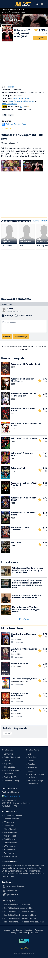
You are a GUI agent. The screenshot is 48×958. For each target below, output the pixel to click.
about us (10, 876)
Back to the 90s (10, 777)
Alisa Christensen (9, 104)
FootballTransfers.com (13, 815)
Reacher (31, 764)
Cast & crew (14, 20)
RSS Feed (34, 933)
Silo (29, 754)
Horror (21, 9)
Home (4, 9)
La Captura (8, 754)
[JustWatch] (24, 948)
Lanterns (31, 761)
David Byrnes (14, 101)
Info (3, 20)
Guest (10, 308)
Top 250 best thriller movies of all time (20, 911)
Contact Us (17, 930)
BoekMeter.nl (9, 839)
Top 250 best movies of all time (17, 905)
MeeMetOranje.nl (11, 856)
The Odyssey (9, 767)
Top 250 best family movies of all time (20, 915)
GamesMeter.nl (10, 843)
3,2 (23, 107)
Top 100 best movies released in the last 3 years (24, 922)
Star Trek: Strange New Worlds (35, 782)
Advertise (39, 930)
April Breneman (27, 101)
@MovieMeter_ (12, 894)
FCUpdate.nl (9, 822)
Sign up (7, 930)
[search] (37, 4)
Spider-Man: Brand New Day (12, 758)
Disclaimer (23, 933)
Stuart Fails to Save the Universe (36, 775)
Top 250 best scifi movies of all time (19, 908)
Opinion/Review (25, 315)
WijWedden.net (10, 846)
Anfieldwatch (9, 853)
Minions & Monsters (12, 770)
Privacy (13, 933)
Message (9, 315)
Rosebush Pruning (11, 781)
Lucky (30, 771)
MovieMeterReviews (15, 886)
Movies (13, 9)
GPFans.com (9, 826)
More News (24, 619)
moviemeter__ (12, 890)
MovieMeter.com (11, 832)
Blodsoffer (32, 768)
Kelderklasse (9, 850)
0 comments (7, 304)
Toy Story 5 (8, 763)
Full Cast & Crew (40, 221)
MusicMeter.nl (10, 836)
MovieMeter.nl (10, 829)
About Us (28, 930)
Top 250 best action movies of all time (20, 918)
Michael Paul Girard (21, 98)
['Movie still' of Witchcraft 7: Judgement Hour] (11, 166)
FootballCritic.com (11, 819)
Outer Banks (33, 757)
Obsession (8, 774)
